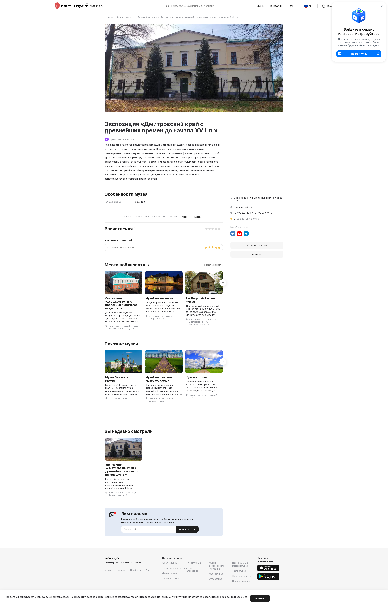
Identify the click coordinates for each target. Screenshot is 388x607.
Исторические (169, 573)
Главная (109, 17)
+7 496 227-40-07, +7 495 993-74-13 (253, 212)
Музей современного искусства (216, 565)
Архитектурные (170, 562)
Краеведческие (170, 578)
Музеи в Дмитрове (147, 17)
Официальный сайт (243, 207)
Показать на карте (212, 264)
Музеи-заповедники (192, 569)
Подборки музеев (241, 581)
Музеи (260, 5)
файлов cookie (95, 596)
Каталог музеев (125, 17)
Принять (260, 598)
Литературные (193, 562)
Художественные (241, 576)
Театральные (239, 571)
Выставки (276, 5)
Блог (290, 5)
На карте (120, 570)
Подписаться (187, 529)
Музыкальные (216, 574)
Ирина (130, 139)
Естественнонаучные (173, 568)
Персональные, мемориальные (240, 564)
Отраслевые (215, 579)
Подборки (135, 570)
